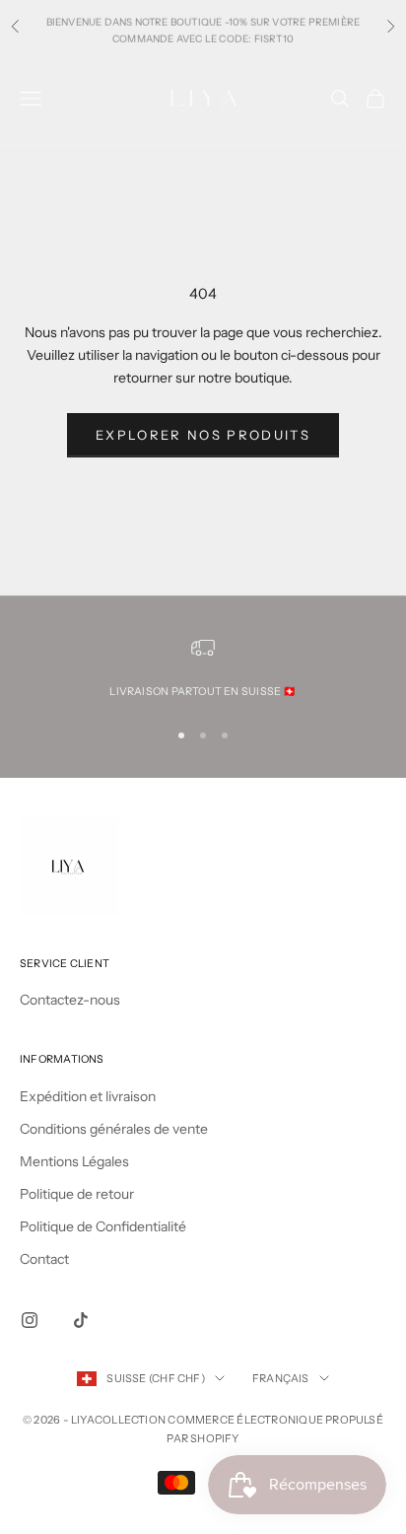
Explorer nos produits (203, 435)
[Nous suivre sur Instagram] (29, 1320)
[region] (203, 668)
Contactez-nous (70, 1000)
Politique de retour (77, 1194)
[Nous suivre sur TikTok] (81, 1320)
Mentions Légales (74, 1161)
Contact (44, 1259)
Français (280, 1378)
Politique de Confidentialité (103, 1226)
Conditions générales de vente (114, 1129)
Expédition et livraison (88, 1096)
